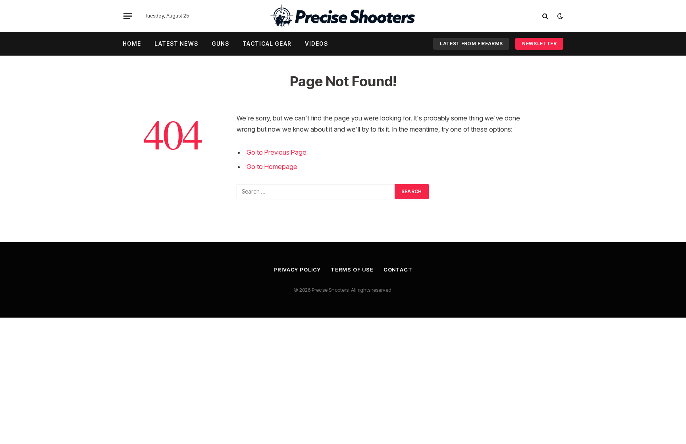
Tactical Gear (267, 43)
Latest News (176, 43)
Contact (397, 269)
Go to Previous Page (276, 152)
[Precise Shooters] (343, 16)
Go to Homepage (272, 167)
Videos (316, 43)
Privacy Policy (297, 269)
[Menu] (127, 15)
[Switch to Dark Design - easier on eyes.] (559, 16)
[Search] (545, 16)
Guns (220, 43)
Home (132, 43)
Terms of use (352, 269)
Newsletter (539, 44)
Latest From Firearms (471, 44)
